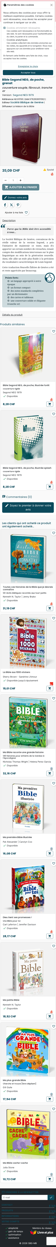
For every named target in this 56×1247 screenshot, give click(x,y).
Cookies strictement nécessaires (23, 27)
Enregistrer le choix (28, 66)
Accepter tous (28, 72)
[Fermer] (51, 5)
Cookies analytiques (17, 39)
